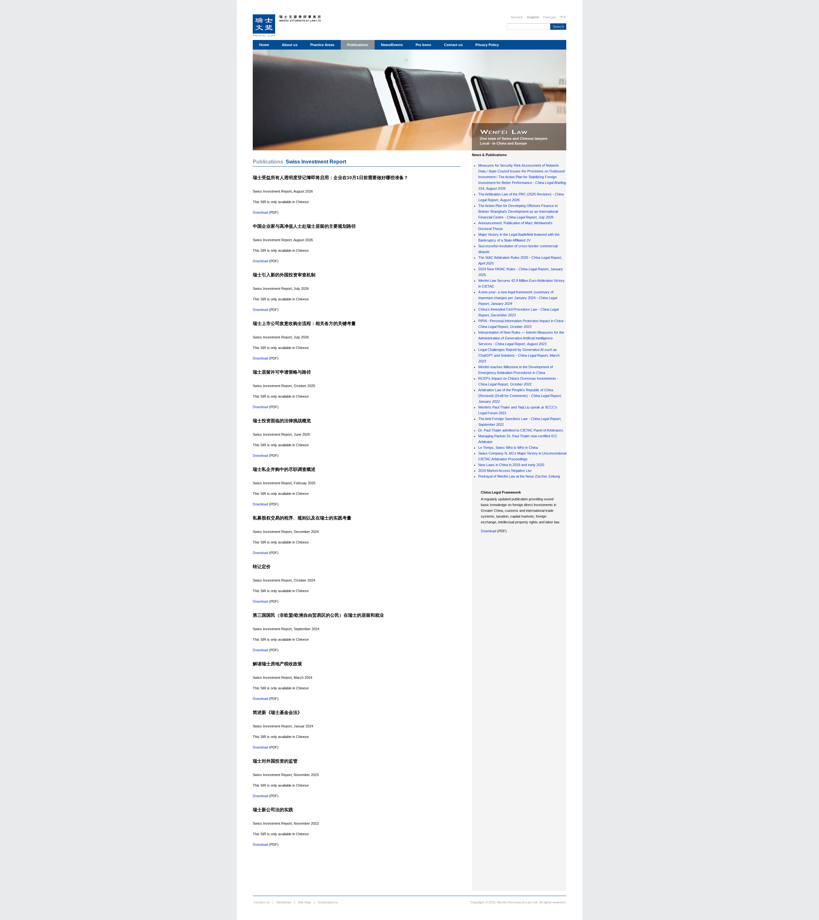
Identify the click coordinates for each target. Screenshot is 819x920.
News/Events (392, 45)
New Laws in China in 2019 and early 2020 (511, 465)
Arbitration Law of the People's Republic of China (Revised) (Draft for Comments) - (520, 395)
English (533, 17)
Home (264, 45)
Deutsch (517, 17)
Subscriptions (328, 902)
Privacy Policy (487, 45)
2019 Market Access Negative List (504, 470)
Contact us (453, 45)
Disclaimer (283, 902)
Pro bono (423, 45)
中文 (563, 17)
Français (549, 17)
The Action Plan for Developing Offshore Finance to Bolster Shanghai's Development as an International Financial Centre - (518, 211)
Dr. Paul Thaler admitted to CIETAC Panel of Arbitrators (520, 430)
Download (260, 212)
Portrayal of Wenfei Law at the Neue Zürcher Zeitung (519, 476)
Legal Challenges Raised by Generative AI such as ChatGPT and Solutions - (519, 355)
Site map (304, 902)
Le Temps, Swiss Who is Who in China (508, 447)
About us (290, 45)
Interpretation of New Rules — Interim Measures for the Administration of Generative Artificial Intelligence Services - (521, 338)
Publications (357, 45)
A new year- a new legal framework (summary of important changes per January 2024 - (517, 297)
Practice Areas (322, 45)
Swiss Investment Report (316, 161)
